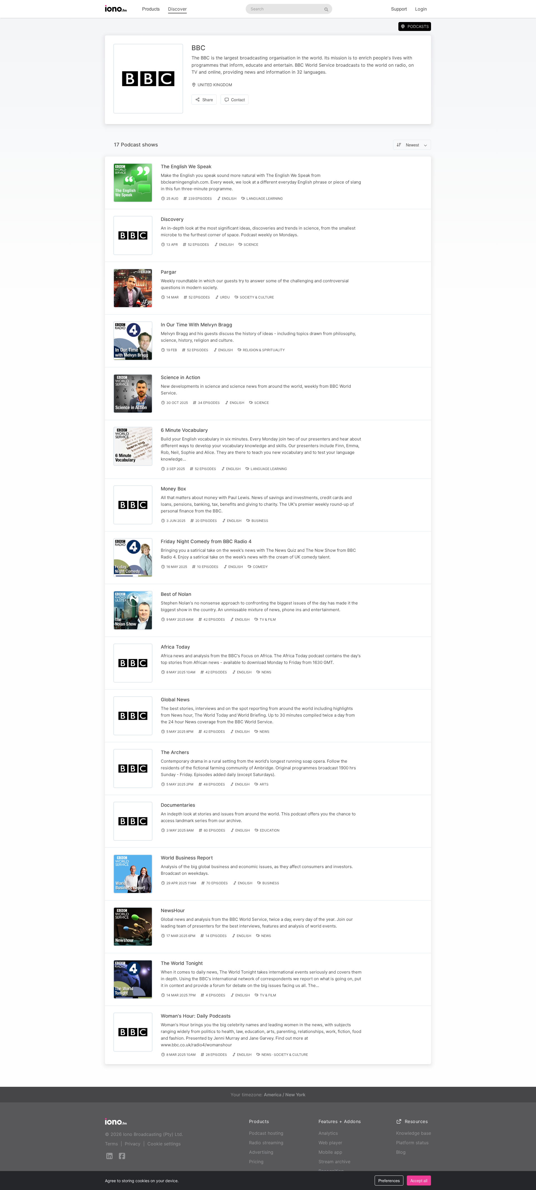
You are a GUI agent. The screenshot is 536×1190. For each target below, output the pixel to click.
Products (151, 9)
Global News (175, 699)
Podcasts (418, 26)
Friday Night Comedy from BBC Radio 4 (206, 541)
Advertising (261, 1152)
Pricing (256, 1161)
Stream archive (334, 1161)
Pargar (168, 272)
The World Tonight (182, 963)
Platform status (412, 1142)
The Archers (175, 752)
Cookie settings (164, 1143)
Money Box (173, 489)
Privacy (132, 1143)
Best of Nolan (176, 594)
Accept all (418, 1180)
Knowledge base (413, 1133)
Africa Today (175, 647)
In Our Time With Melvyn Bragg (196, 324)
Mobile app (330, 1152)
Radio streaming (266, 1142)
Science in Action (180, 377)
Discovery (172, 219)
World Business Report (187, 858)
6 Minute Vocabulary (184, 430)
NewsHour (173, 910)
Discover (177, 9)
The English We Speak (186, 166)
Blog (401, 1152)
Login (421, 9)
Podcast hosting (266, 1133)
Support (399, 9)
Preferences (389, 1180)
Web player (330, 1142)
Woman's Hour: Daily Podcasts (196, 1016)
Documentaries (178, 805)
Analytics (328, 1133)
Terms (111, 1143)
